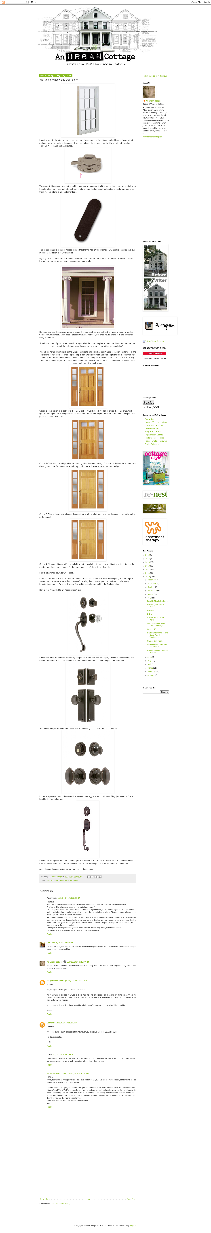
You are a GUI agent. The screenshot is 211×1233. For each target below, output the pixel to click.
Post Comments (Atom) (60, 1204)
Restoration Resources (154, 438)
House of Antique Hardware (156, 422)
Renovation (74, 880)
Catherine (51, 1023)
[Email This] (88, 876)
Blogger (133, 1226)
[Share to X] (94, 876)
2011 (147, 573)
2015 (147, 559)
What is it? (151, 629)
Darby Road (150, 419)
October (151, 587)
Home (88, 1199)
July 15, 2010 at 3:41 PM (66, 1023)
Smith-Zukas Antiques (154, 425)
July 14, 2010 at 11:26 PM (69, 898)
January (151, 675)
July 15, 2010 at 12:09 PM (78, 962)
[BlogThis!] (91, 876)
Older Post (131, 1199)
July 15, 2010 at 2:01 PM (78, 981)
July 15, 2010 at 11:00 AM (62, 943)
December (152, 580)
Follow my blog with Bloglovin (155, 76)
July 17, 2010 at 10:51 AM (78, 1073)
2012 (147, 569)
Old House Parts (62, 880)
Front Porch (50, 880)
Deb (48, 943)
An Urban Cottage (55, 962)
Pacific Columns (151, 444)
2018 (147, 555)
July (149, 598)
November (152, 583)
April (150, 664)
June (150, 657)
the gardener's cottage (57, 981)
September (152, 591)
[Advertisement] (88, 1175)
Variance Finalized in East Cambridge (156, 624)
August (151, 594)
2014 (147, 562)
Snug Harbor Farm (152, 432)
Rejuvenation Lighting (154, 435)
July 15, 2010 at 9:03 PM (63, 1054)
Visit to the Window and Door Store (157, 645)
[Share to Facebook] (97, 876)
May (150, 661)
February (152, 671)
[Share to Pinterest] (100, 876)
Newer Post (45, 1199)
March (150, 668)
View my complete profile (153, 137)
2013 (147, 566)
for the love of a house (56, 1073)
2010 (147, 577)
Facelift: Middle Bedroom (157, 601)
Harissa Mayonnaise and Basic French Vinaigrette (157, 635)
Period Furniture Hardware (156, 441)
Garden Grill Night (154, 641)
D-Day (150, 614)
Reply (49, 934)
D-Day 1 (150, 610)
